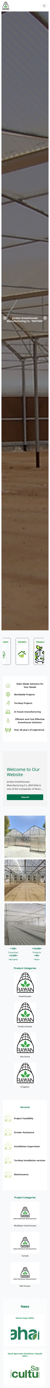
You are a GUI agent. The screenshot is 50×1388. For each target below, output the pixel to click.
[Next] (45, 318)
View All (25, 797)
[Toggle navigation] (44, 5)
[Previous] (4, 318)
